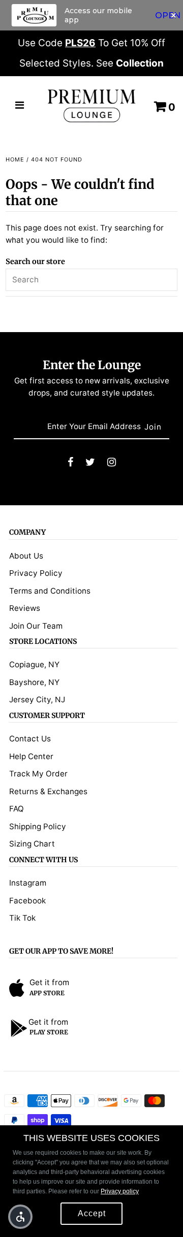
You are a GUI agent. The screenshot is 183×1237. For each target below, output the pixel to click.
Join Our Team (36, 626)
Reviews (24, 608)
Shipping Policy (37, 826)
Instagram (27, 883)
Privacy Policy (36, 573)
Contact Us (30, 738)
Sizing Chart (32, 844)
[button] (20, 1217)
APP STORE (47, 993)
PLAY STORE (48, 1032)
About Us (26, 556)
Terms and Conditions (49, 591)
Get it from (49, 982)
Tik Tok (22, 918)
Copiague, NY (34, 664)
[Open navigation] (20, 106)
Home (15, 159)
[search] (91, 280)
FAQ (16, 808)
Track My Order (38, 773)
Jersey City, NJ (37, 699)
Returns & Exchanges (48, 791)
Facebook (27, 900)
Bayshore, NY (34, 682)
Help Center (31, 756)
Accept (92, 1213)
